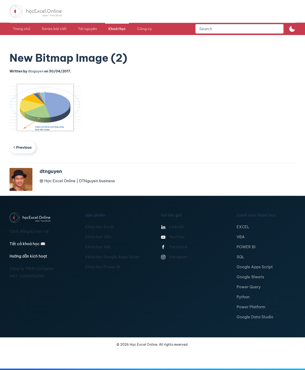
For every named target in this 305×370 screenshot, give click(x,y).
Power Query (249, 286)
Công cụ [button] (144, 28)
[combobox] (239, 29)
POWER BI (246, 246)
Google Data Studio (255, 316)
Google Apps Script (255, 266)
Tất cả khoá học (27, 243)
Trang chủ (21, 28)
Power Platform (251, 306)
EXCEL (243, 226)
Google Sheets (250, 276)
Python (243, 296)
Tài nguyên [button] (87, 28)
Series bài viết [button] (54, 28)
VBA (241, 236)
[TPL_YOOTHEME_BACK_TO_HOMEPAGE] (40, 11)
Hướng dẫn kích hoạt (28, 256)
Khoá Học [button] (117, 28)
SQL (240, 256)
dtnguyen (35, 71)
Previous (24, 147)
